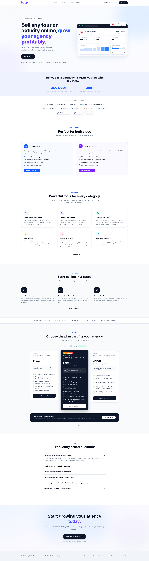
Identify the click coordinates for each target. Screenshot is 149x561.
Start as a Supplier (31, 170)
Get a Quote (107, 417)
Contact (125, 556)
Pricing (72, 2)
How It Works (63, 2)
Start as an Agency (85, 170)
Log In (116, 2)
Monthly (65, 346)
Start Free (123, 2)
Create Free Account (73, 536)
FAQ (77, 2)
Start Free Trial (73, 406)
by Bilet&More (31, 556)
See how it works (74, 308)
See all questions (74, 496)
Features (54, 2)
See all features (73, 254)
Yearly (75, 346)
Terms (119, 556)
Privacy (113, 556)
